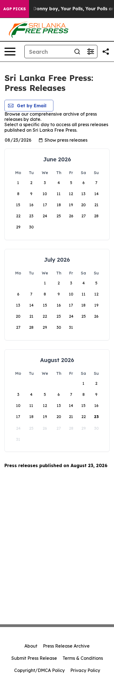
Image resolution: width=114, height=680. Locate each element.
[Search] (77, 51)
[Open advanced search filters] (90, 51)
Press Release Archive (66, 646)
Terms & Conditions (83, 658)
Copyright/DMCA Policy (39, 670)
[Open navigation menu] (9, 51)
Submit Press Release (34, 658)
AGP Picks (14, 8)
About (30, 646)
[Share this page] (106, 51)
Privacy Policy (85, 670)
